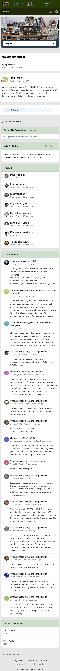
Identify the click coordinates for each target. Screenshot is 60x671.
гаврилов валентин (22, 441)
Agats (48, 154)
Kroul (15, 600)
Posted (19, 81)
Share (15, 110)
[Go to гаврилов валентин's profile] (6, 439)
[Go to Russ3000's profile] (6, 422)
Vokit (15, 464)
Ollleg (15, 264)
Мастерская (17, 193)
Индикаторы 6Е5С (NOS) (22, 438)
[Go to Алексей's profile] (6, 323)
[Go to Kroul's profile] (6, 598)
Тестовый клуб (19, 241)
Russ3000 (17, 424)
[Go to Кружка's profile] (6, 352)
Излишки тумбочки (21, 232)
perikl (22, 157)
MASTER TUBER (19, 222)
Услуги (20, 67)
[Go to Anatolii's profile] (6, 575)
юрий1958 (10, 64)
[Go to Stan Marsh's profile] (6, 402)
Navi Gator (9, 154)
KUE (14, 296)
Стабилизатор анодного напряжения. (28, 351)
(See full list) (50, 146)
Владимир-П (19, 374)
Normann (38, 157)
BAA (15, 478)
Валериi (29, 154)
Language (17, 660)
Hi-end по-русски (20, 213)
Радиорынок (30, 28)
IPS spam (20, 669)
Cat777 (29, 157)
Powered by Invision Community (30, 664)
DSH (23, 154)
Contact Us (32, 660)
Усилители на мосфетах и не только (28, 461)
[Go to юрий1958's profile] (5, 79)
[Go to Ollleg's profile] (6, 262)
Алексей (17, 328)
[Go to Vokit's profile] (6, 462)
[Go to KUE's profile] (6, 291)
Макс (17, 154)
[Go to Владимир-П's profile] (6, 373)
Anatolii (16, 577)
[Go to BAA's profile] (6, 476)
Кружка (8, 157)
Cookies (44, 660)
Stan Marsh (40, 154)
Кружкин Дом (18, 203)
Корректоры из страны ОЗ (23, 261)
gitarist (16, 157)
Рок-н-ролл (17, 184)
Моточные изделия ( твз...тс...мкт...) (27, 372)
